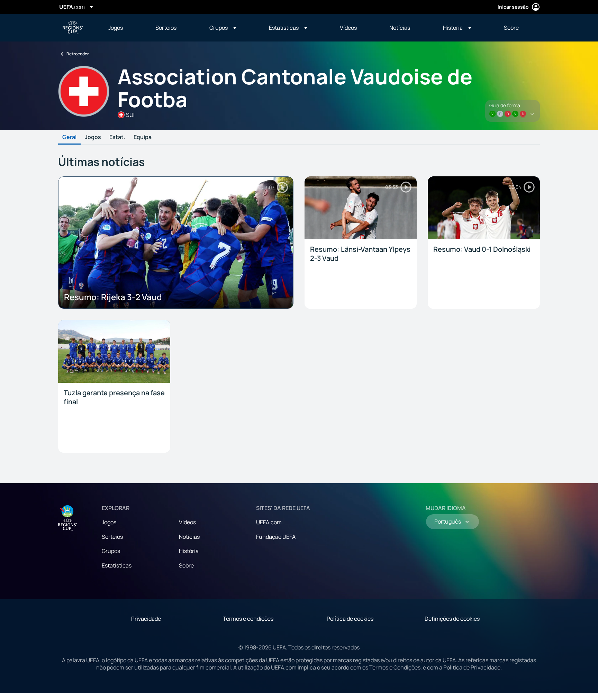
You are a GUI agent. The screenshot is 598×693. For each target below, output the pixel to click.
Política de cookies (350, 618)
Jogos (93, 137)
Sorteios (112, 536)
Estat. (117, 137)
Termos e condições (248, 618)
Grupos (111, 551)
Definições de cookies (452, 618)
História (189, 551)
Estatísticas (117, 565)
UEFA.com (269, 522)
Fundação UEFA (276, 536)
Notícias (189, 536)
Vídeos (187, 522)
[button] (223, 27)
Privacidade (146, 618)
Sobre (186, 565)
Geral (69, 137)
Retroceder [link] (77, 54)
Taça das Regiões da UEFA (72, 27)
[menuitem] (123, 27)
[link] (115, 27)
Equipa (143, 137)
